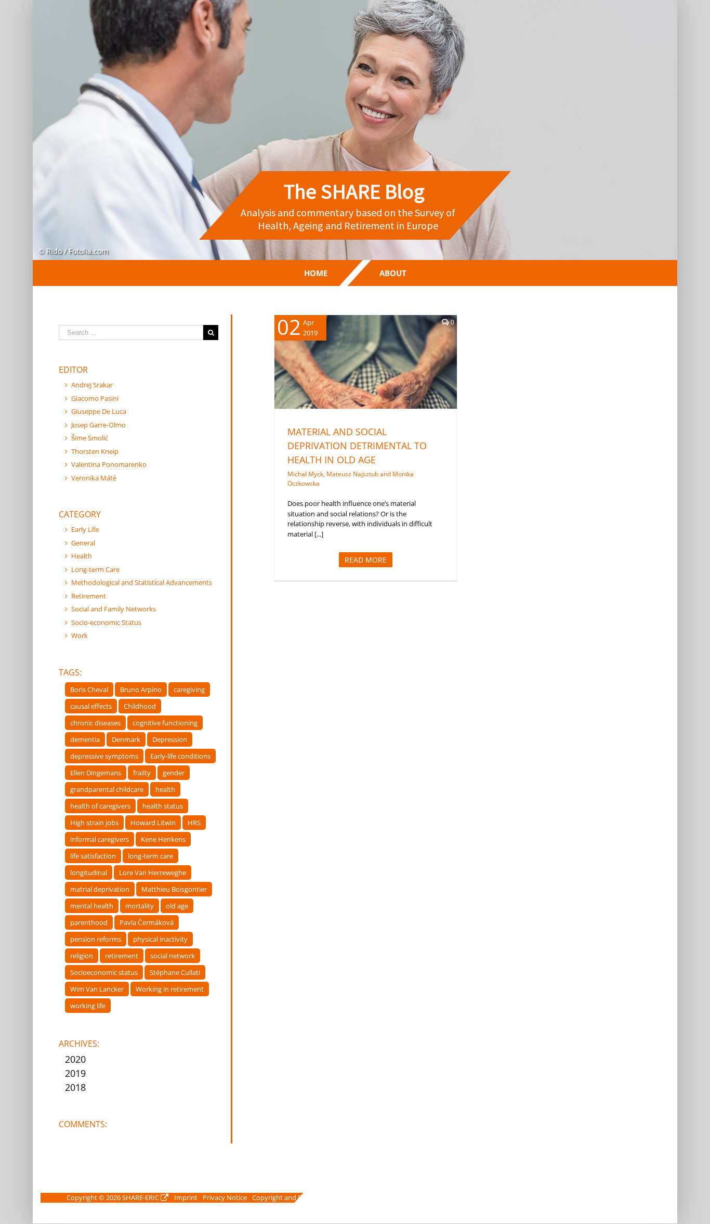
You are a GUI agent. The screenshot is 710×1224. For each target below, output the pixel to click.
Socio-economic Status (377, 375)
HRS (194, 822)
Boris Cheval (89, 689)
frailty (142, 772)
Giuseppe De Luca (98, 411)
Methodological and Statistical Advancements (141, 582)
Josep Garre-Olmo (98, 424)
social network (172, 955)
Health (331, 375)
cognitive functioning (165, 722)
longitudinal (88, 872)
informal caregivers (99, 839)
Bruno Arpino (141, 689)
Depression (169, 739)
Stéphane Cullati (175, 972)
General (83, 543)
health (165, 789)
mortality (139, 905)
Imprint (186, 1197)
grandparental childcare (106, 789)
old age (177, 905)
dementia (85, 739)
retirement (121, 955)
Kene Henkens (163, 839)
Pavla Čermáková (147, 922)
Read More (366, 560)
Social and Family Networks (113, 609)
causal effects (91, 706)
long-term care (150, 856)
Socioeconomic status (104, 972)
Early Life (85, 529)
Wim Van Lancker (97, 989)
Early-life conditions (180, 756)
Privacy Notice (225, 1197)
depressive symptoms (104, 756)
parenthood (89, 922)
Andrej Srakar (92, 384)
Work (79, 635)
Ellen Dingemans (95, 772)
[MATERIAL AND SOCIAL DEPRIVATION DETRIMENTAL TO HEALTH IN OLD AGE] (365, 362)
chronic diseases (95, 722)
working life (88, 1005)
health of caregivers (100, 806)
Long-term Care (95, 569)
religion (81, 955)
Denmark (126, 739)
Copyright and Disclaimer (291, 1197)
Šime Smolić (89, 437)
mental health (91, 905)
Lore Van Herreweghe (152, 872)
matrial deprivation (99, 889)
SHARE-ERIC (140, 1197)
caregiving (189, 689)
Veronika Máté (93, 478)
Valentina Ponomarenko (109, 464)
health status (162, 806)
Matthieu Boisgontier (174, 889)
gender (174, 772)
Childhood (140, 706)
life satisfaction (93, 856)
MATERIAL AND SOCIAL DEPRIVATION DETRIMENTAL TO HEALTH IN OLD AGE (357, 445)
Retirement (88, 596)
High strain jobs (94, 822)
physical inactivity (160, 939)
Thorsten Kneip (95, 451)
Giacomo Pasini (95, 398)
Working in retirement (170, 989)
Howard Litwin (153, 822)
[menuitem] (315, 273)
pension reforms (95, 939)
